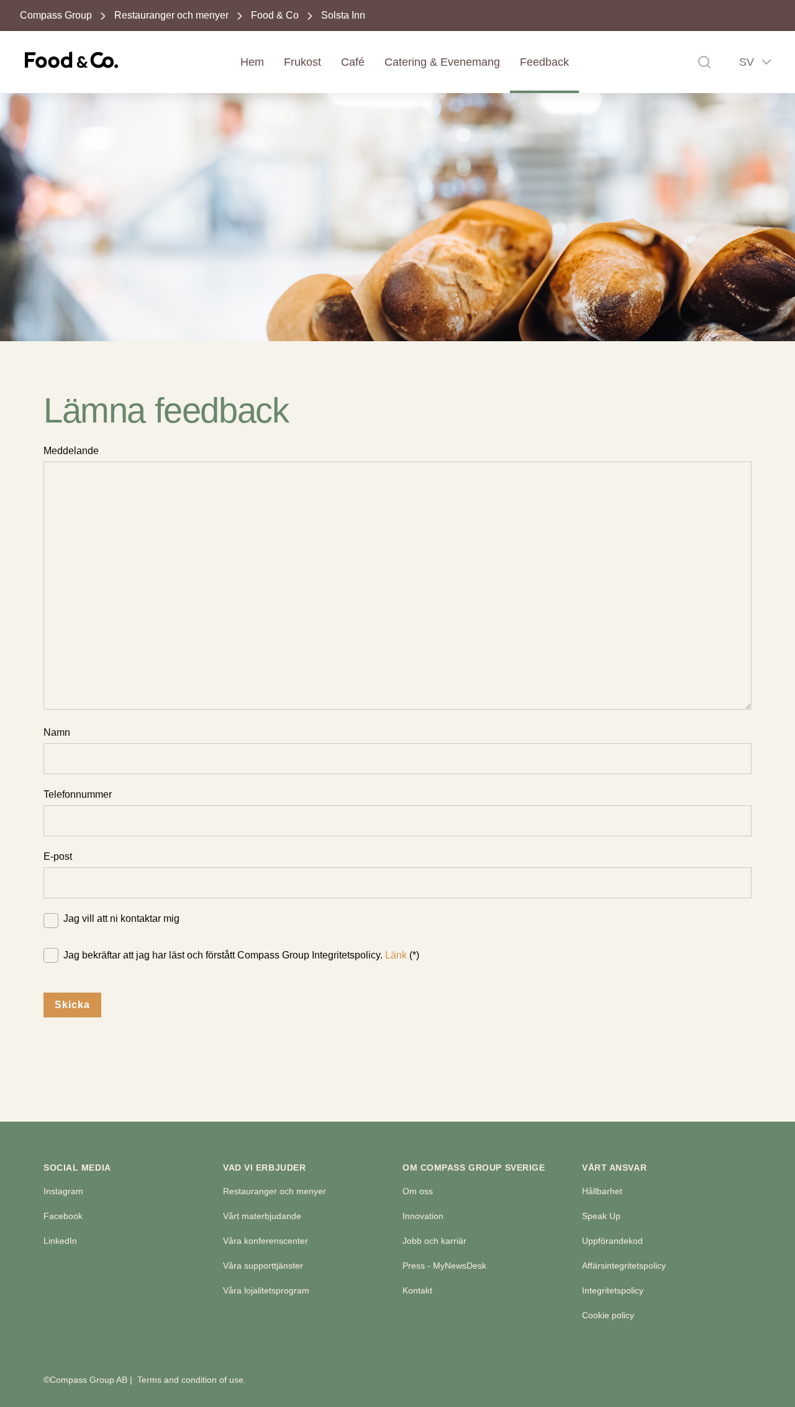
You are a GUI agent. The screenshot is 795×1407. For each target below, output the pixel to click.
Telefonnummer (77, 794)
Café (353, 62)
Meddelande (71, 450)
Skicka (72, 1004)
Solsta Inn (343, 15)
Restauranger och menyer (171, 15)
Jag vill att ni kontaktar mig (121, 918)
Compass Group (56, 15)
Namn (56, 732)
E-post (57, 856)
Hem (252, 62)
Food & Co (275, 15)
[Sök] (704, 62)
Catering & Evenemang (442, 62)
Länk (396, 955)
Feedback (544, 62)
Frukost (302, 62)
